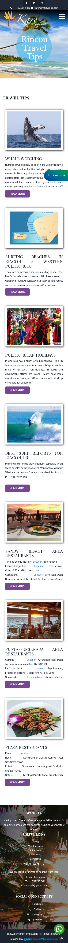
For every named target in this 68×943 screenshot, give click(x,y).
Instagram (37, 914)
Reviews (35, 854)
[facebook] (26, 3)
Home (35, 841)
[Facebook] (28, 904)
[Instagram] (28, 914)
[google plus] (41, 3)
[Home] (25, 19)
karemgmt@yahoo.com (46, 8)
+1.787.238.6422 (21, 8)
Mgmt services (35, 846)
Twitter (37, 909)
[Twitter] (29, 909)
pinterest (37, 919)
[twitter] (34, 3)
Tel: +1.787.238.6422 (35, 881)
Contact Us (35, 858)
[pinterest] (28, 919)
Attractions (35, 850)
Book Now (58, 175)
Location (37, 561)
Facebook (37, 904)
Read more (17, 193)
